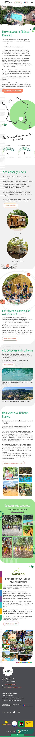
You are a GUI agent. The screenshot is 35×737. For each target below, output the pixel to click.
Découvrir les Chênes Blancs (12, 90)
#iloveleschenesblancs (17, 512)
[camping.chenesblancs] (28, 520)
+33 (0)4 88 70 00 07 (9, 684)
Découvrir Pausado (11, 623)
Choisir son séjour (10, 205)
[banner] (6, 3)
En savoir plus (8, 365)
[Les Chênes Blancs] (8, 671)
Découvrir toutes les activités (13, 463)
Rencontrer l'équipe (10, 338)
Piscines (8, 145)
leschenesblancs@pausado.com (12, 687)
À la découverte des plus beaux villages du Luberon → (17, 401)
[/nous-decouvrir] (17, 112)
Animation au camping (24, 145)
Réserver (18, 2)
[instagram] (19, 712)
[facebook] (14, 712)
